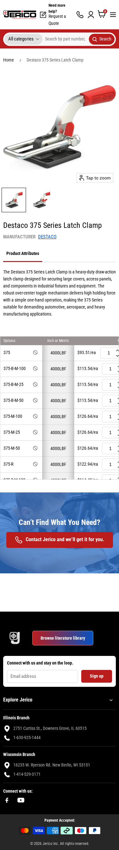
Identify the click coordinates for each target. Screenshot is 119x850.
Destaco (47, 237)
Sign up (96, 676)
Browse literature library (63, 638)
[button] (14, 200)
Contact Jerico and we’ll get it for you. (65, 539)
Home (8, 59)
